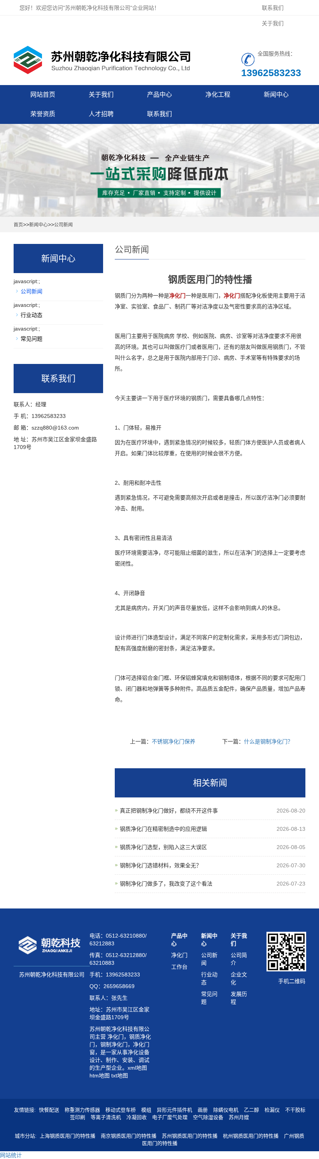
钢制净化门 (114, 1044)
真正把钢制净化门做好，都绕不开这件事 (169, 810)
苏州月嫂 (239, 1117)
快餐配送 (49, 1110)
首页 (18, 225)
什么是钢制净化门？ (268, 741)
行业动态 (31, 315)
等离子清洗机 (106, 1117)
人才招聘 (101, 114)
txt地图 (119, 1075)
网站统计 (11, 1155)
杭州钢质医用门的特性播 (251, 1136)
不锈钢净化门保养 (173, 741)
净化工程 (217, 94)
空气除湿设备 (208, 1117)
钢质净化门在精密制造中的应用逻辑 (163, 829)
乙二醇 (251, 1110)
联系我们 (273, 8)
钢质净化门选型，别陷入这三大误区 (163, 847)
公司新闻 (63, 225)
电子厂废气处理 (170, 1117)
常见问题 (31, 339)
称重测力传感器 (82, 1110)
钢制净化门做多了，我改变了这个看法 (166, 884)
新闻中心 (276, 94)
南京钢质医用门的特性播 (128, 1136)
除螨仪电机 (225, 1110)
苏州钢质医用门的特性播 (189, 1136)
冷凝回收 (136, 1117)
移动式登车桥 (120, 1110)
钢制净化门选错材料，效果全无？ (161, 865)
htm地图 (99, 1075)
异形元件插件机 (174, 1110)
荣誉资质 (42, 114)
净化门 (115, 1037)
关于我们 (273, 23)
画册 (203, 1110)
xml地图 (137, 1068)
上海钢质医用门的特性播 (67, 1136)
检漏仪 (272, 1110)
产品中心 (159, 94)
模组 (146, 1110)
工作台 (179, 967)
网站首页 (42, 94)
